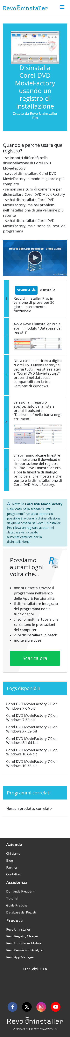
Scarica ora (35, 658)
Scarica (23, 290)
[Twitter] (27, 1007)
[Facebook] (12, 1007)
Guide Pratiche (16, 905)
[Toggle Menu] (62, 7)
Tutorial (12, 898)
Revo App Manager (20, 957)
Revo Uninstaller (18, 929)
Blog (9, 860)
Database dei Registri (21, 912)
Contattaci (13, 874)
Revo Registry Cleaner (22, 936)
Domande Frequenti (20, 891)
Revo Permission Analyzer (25, 950)
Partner (12, 867)
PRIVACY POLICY (48, 1029)
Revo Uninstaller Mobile (23, 943)
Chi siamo (13, 853)
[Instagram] (41, 1007)
